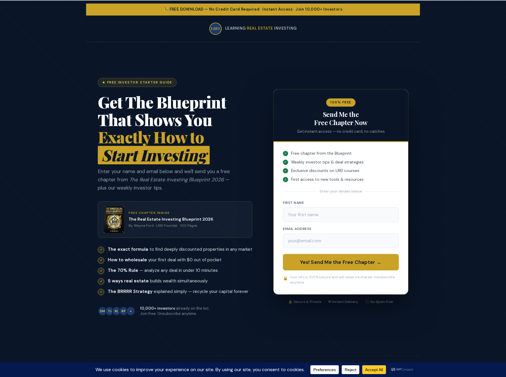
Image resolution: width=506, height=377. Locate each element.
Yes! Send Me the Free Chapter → (340, 262)
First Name (293, 202)
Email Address (297, 228)
